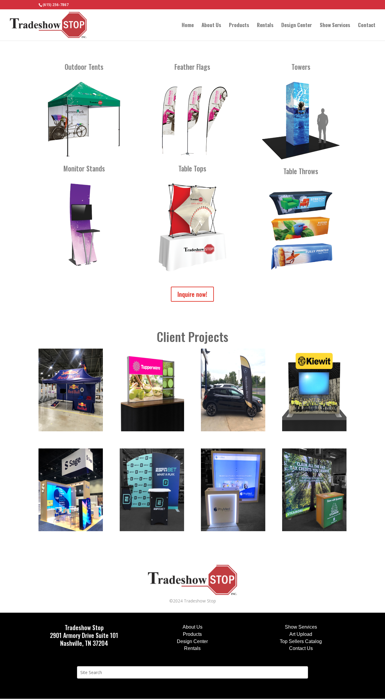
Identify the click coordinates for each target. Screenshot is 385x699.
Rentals (265, 26)
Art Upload (300, 634)
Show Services (335, 26)
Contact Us (301, 648)
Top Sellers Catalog (301, 641)
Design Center (296, 26)
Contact (366, 26)
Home (188, 26)
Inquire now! (192, 294)
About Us (211, 26)
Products (239, 26)
